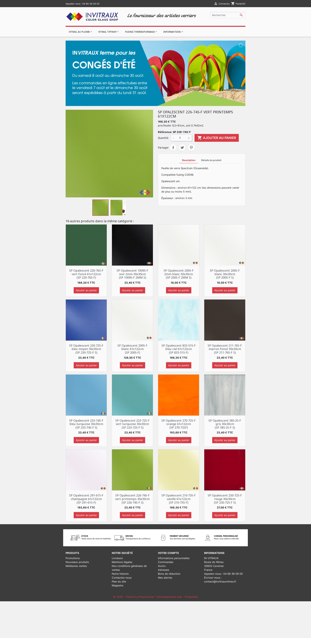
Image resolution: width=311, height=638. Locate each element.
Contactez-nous (122, 577)
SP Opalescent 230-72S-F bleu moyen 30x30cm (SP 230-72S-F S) (86, 349)
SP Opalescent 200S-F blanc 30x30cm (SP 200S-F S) (225, 274)
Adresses (163, 569)
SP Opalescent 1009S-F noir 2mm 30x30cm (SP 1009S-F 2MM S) (132, 274)
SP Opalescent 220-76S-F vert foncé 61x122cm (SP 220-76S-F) (86, 274)
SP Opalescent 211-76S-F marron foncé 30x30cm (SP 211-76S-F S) (225, 349)
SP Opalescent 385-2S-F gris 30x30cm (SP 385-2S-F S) (224, 424)
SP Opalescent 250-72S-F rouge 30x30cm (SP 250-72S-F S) (225, 498)
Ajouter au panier (216, 137)
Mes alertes (165, 577)
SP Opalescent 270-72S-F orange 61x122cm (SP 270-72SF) (178, 424)
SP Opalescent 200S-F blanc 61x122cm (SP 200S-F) (132, 349)
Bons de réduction (169, 573)
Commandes (165, 562)
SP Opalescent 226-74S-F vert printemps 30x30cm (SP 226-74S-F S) (132, 498)
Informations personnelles (174, 558)
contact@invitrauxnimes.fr (220, 581)
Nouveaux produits (77, 562)
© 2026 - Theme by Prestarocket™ (135, 596)
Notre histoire (120, 573)
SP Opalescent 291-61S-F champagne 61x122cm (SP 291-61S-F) (86, 498)
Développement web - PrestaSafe (177, 596)
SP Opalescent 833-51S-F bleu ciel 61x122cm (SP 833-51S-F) (178, 349)
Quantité (163, 137)
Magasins (117, 585)
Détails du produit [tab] (211, 160)
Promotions (73, 558)
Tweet (182, 147)
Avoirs (162, 566)
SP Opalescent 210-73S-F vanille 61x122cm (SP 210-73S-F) (178, 498)
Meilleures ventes (76, 566)
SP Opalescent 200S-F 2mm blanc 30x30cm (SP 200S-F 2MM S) (179, 274)
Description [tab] (188, 160)
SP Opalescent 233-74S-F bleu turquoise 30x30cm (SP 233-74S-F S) (86, 424)
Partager (173, 147)
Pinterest (191, 147)
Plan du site (119, 581)
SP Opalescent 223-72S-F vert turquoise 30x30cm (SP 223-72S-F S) (132, 424)
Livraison (117, 558)
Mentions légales (122, 562)
